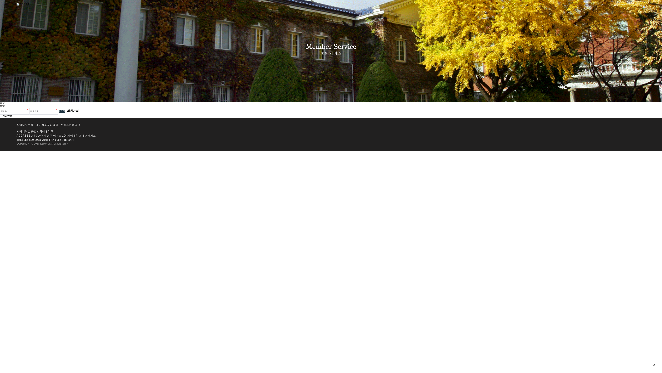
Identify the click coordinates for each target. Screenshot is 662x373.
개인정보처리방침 (47, 124)
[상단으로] (654, 365)
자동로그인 (8, 116)
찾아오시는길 (25, 124)
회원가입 (73, 110)
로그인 (62, 111)
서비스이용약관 (70, 124)
